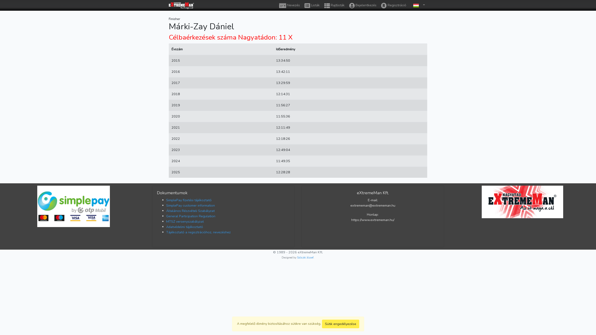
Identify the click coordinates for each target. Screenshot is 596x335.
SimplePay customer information (190, 205)
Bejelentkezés (365, 5)
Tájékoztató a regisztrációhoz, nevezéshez (198, 232)
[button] (418, 5)
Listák (315, 5)
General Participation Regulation (190, 216)
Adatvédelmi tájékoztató (184, 226)
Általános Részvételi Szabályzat (190, 210)
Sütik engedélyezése (340, 324)
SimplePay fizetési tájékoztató (189, 200)
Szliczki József (305, 257)
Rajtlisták (337, 5)
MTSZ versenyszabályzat (185, 221)
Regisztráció (396, 5)
